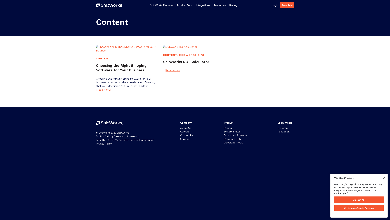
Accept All (359, 200)
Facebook (283, 131)
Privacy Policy (104, 143)
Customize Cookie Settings (359, 208)
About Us (185, 128)
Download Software (235, 135)
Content (103, 58)
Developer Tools (233, 142)
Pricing (228, 128)
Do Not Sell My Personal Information (117, 136)
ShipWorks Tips (191, 54)
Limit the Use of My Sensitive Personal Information (125, 140)
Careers (184, 131)
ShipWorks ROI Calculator (186, 62)
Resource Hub (232, 139)
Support (185, 139)
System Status (232, 131)
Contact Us (186, 135)
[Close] (383, 178)
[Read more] (103, 90)
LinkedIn (283, 128)
